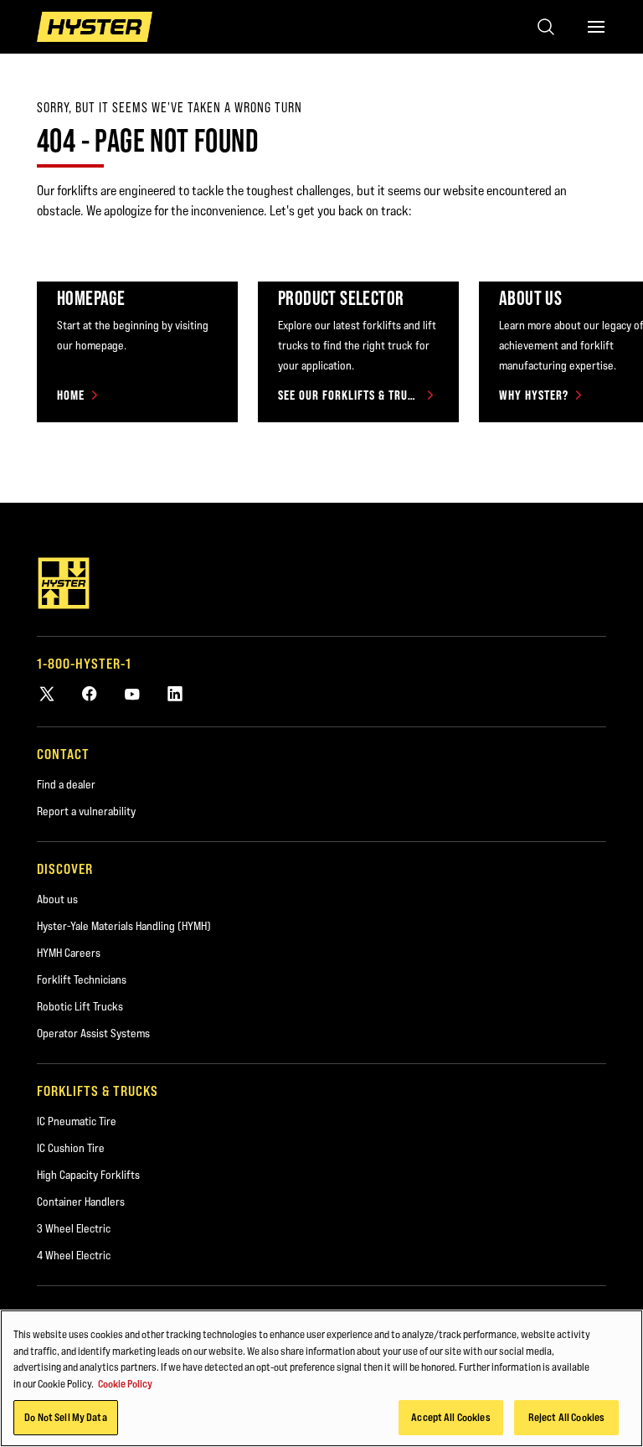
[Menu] (596, 27)
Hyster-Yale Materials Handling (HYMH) (124, 926)
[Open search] (545, 26)
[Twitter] (47, 693)
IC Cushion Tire (71, 1148)
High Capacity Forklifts (88, 1174)
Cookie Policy (125, 1383)
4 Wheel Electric (74, 1255)
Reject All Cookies (566, 1417)
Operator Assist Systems (93, 1033)
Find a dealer (66, 784)
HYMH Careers (68, 952)
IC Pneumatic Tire (76, 1121)
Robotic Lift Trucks (80, 1006)
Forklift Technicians (81, 979)
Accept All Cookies (450, 1417)
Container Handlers (81, 1201)
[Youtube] (132, 693)
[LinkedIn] (175, 693)
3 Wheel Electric (74, 1228)
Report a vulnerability (86, 811)
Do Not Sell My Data (65, 1417)
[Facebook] (90, 693)
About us (57, 899)
